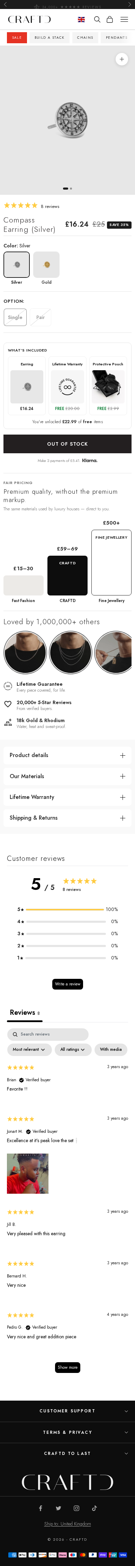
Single (15, 317)
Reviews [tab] (25, 1013)
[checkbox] (110, 1050)
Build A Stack (50, 37)
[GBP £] (81, 19)
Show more (68, 1367)
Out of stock (67, 443)
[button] (67, 909)
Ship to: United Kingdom (67, 1523)
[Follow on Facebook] (40, 1508)
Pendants (116, 37)
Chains (85, 37)
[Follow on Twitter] (58, 1508)
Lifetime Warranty (32, 797)
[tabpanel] (67, 1204)
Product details (29, 755)
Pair (40, 317)
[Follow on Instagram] (76, 1508)
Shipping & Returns (33, 818)
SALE (17, 37)
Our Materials (27, 776)
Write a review (67, 984)
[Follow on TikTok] (94, 1508)
